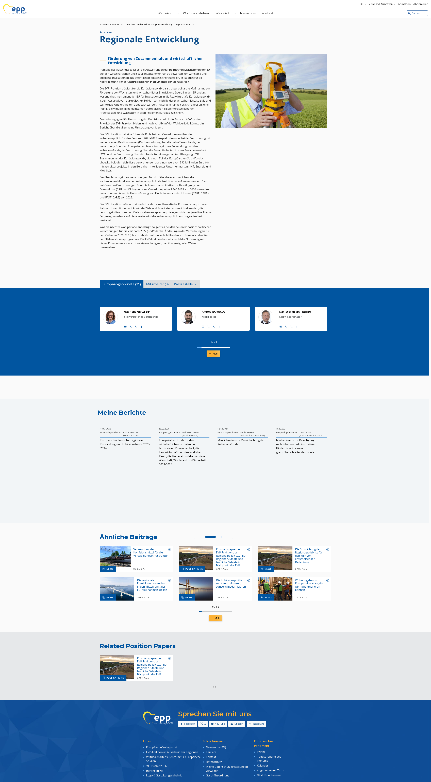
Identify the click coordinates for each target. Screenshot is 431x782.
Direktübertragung (269, 775)
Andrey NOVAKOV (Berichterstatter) (190, 434)
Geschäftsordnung (217, 775)
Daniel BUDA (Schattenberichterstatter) (311, 434)
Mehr (215, 353)
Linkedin (238, 723)
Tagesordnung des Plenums (269, 758)
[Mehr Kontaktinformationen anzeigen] (141, 326)
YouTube (220, 723)
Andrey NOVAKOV (213, 311)
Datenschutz (214, 762)
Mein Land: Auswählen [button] (381, 4)
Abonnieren (420, 4)
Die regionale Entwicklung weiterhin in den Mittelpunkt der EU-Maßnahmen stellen (152, 585)
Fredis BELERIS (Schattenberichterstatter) (252, 434)
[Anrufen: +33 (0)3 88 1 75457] (291, 326)
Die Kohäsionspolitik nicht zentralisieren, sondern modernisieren (231, 583)
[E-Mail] (125, 326)
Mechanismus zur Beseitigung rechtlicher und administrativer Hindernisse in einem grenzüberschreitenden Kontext (296, 446)
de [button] (361, 4)
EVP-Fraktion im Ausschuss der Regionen (172, 752)
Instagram (258, 723)
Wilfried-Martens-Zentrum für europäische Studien (173, 759)
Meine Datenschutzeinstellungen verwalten (227, 769)
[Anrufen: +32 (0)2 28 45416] (130, 326)
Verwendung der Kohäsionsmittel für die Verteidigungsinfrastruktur (150, 552)
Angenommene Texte (270, 770)
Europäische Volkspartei (161, 747)
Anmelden (404, 4)
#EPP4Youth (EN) (157, 766)
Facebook (189, 723)
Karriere (211, 752)
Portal (261, 752)
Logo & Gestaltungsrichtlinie (164, 775)
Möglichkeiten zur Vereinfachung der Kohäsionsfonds (241, 442)
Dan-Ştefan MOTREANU (295, 311)
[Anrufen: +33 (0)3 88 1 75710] (213, 326)
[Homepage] (15, 9)
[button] (232, 537)
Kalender (262, 765)
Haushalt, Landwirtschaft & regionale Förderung (149, 24)
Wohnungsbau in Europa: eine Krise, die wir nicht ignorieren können (309, 585)
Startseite (104, 24)
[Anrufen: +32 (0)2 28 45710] (208, 326)
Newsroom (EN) (216, 747)
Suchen (416, 13)
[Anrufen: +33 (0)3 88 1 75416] (136, 326)
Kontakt (211, 757)
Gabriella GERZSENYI (138, 311)
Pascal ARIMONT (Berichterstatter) (131, 434)
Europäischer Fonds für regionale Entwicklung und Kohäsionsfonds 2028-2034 (125, 444)
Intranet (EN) (154, 771)
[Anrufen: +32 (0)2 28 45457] (286, 326)
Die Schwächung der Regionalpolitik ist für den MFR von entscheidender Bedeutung (308, 556)
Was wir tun (117, 24)
